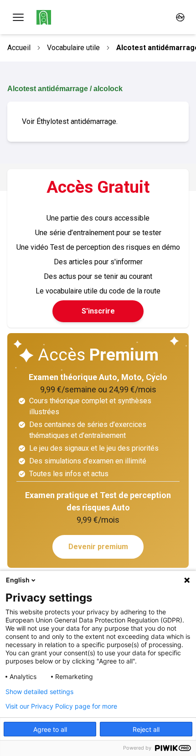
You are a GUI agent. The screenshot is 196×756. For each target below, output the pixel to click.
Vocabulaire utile (73, 47)
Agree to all (50, 729)
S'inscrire (98, 311)
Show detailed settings (39, 691)
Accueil (19, 47)
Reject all (146, 729)
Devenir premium (98, 546)
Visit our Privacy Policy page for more (61, 706)
